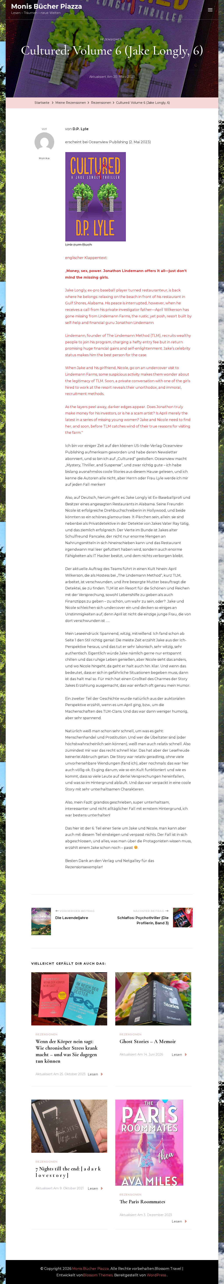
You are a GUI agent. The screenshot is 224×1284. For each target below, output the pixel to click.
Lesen (93, 1074)
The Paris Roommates (142, 1202)
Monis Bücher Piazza (46, 6)
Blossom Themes (98, 1275)
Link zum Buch (78, 245)
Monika (44, 158)
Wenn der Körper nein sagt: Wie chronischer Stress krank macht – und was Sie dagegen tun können (67, 1051)
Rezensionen (111, 39)
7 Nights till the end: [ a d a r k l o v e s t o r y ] (68, 1172)
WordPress (156, 1275)
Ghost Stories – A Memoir (148, 1041)
